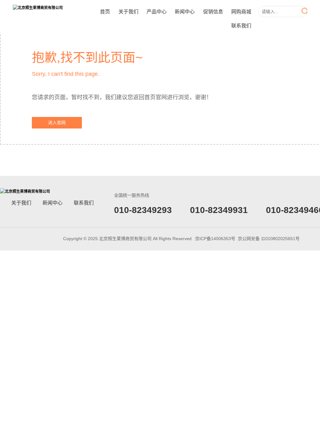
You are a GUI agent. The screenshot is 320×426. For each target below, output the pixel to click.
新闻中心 (185, 11)
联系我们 (241, 25)
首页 (105, 11)
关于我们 (128, 11)
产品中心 (157, 11)
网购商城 (241, 11)
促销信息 (213, 11)
